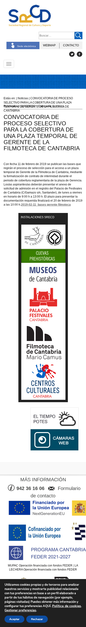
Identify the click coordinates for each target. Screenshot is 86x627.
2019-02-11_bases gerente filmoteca (46, 204)
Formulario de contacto (56, 492)
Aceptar (14, 619)
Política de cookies (66, 606)
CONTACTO (71, 45)
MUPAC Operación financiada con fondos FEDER (40, 565)
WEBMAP (49, 45)
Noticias (58, 106)
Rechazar (37, 619)
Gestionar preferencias (20, 610)
